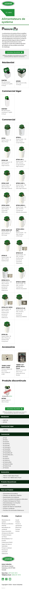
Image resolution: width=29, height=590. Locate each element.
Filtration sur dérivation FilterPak (12, 495)
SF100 (5, 438)
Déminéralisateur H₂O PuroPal (11, 503)
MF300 (5, 485)
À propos (17, 529)
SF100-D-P (6, 458)
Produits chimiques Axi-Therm (11, 501)
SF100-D (5, 456)
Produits (17, 521)
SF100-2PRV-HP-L (8, 455)
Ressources (18, 527)
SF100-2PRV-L (7, 451)
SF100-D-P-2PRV (8, 464)
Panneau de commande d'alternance (13, 510)
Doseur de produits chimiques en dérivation (15, 499)
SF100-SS (6, 468)
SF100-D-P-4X (7, 466)
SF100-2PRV (6, 449)
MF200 (5, 422)
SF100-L (5, 440)
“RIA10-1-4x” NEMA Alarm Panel (12, 477)
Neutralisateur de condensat (11, 497)
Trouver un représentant (18, 524)
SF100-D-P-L (6, 460)
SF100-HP (6, 441)
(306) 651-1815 (16, 575)
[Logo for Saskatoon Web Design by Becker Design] (4, 588)
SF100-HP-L (6, 443)
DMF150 (5, 420)
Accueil (17, 520)
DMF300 (5, 430)
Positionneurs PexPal (9, 505)
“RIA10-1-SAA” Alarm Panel (10, 476)
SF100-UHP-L (7, 447)
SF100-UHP (6, 445)
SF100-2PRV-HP (7, 453)
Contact (17, 531)
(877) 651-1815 (13, 573)
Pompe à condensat (8, 508)
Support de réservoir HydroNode (12, 506)
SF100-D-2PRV (7, 462)
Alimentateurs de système (10, 493)
